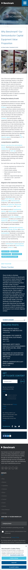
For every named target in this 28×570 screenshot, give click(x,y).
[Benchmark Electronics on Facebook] (6, 468)
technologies (4, 219)
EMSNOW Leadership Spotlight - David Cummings (13, 362)
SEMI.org (3, 107)
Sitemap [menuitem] (4, 513)
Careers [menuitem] (4, 506)
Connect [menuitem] (4, 499)
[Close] (26, 546)
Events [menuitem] (4, 502)
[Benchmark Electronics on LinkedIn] (2, 468)
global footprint (12, 211)
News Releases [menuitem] (6, 509)
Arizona (3, 206)
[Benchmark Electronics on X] (9, 468)
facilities (11, 217)
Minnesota (18, 204)
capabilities (18, 217)
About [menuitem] (3, 492)
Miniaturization (14, 251)
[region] (14, 557)
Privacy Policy (15, 537)
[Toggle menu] (25, 3)
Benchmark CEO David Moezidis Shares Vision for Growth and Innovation (13, 354)
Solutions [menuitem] (4, 489)
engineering (4, 200)
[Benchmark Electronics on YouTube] (16, 468)
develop (15, 229)
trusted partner (5, 233)
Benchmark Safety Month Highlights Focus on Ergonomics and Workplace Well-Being (14, 346)
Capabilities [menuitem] (5, 485)
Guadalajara (9, 206)
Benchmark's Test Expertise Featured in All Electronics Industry (12, 337)
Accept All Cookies (14, 567)
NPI (22, 137)
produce (22, 229)
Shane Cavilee (5, 47)
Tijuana (18, 206)
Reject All (14, 562)
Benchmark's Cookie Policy (17, 555)
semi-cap (13, 151)
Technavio (4, 118)
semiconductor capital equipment (15, 243)
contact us (10, 247)
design (10, 229)
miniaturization (5, 149)
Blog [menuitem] (3, 478)
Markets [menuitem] (4, 482)
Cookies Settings (14, 558)
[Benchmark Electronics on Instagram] (12, 468)
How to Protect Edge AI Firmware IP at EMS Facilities (12, 329)
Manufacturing (5, 251)
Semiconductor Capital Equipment (9, 256)
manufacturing (15, 200)
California (11, 204)
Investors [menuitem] (4, 496)
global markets (20, 245)
